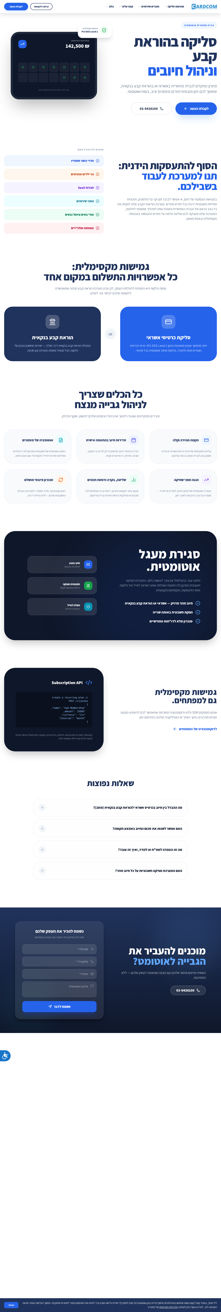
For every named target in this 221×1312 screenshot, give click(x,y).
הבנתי (11, 1305)
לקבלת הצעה (16, 6)
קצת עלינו (127, 6)
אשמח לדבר (62, 1006)
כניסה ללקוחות (41, 6)
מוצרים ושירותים (150, 6)
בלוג (111, 6)
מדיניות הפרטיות (168, 1307)
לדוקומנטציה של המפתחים (198, 729)
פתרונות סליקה (176, 6)
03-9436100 (149, 108)
